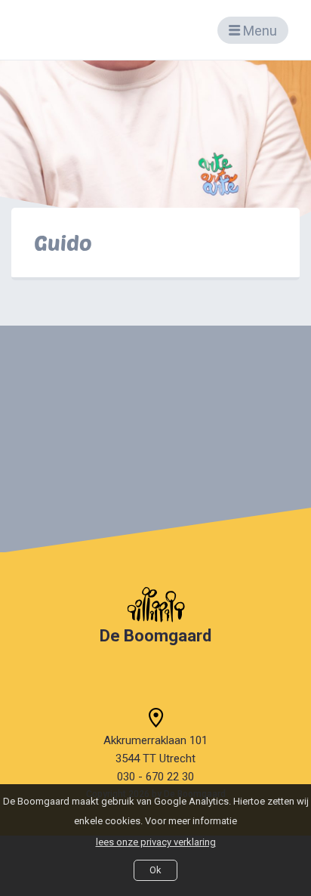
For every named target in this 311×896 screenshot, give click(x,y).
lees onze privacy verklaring (156, 842)
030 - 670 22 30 (155, 776)
